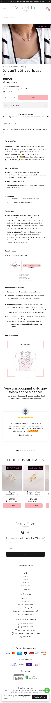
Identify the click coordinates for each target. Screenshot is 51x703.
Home (25, 570)
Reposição (24, 67)
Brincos (25, 576)
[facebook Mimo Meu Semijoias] (28, 532)
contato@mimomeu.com (27, 630)
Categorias (25, 589)
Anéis (26, 573)
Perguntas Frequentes (25, 608)
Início (5, 67)
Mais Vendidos (26, 586)
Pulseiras (25, 583)
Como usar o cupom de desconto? (25, 611)
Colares (25, 579)
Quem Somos (25, 598)
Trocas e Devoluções (25, 605)
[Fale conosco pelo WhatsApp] (47, 690)
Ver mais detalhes (10, 92)
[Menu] (5, 9)
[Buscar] (46, 17)
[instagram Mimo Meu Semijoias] (23, 532)
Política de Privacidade (25, 614)
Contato (25, 601)
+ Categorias (13, 67)
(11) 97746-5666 (27, 624)
